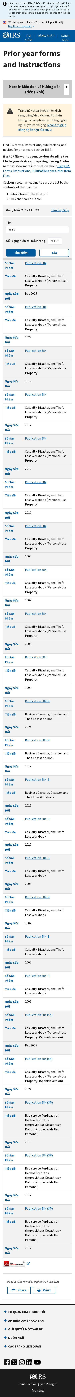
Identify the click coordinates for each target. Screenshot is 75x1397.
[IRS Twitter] (14, 1361)
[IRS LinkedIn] (29, 1361)
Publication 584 (35, 263)
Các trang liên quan (24, 1346)
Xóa (54, 253)
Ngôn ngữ (16, 1338)
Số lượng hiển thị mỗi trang (25, 241)
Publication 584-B (37, 701)
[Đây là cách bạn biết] (37, 24)
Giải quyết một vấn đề (25, 1329)
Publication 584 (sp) (38, 1015)
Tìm (9, 222)
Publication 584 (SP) (39, 1102)
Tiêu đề (10, 276)
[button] (46, 36)
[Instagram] (22, 1361)
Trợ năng (37, 1391)
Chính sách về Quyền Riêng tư (37, 1384)
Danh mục (65, 36)
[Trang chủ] (11, 35)
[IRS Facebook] (7, 1361)
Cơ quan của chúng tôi (26, 1312)
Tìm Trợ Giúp (60, 210)
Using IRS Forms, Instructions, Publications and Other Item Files (37, 171)
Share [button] (21, 1290)
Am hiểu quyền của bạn (26, 1320)
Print (47, 1290)
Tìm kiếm (28, 36)
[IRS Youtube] (37, 1361)
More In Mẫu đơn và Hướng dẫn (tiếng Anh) (35, 89)
